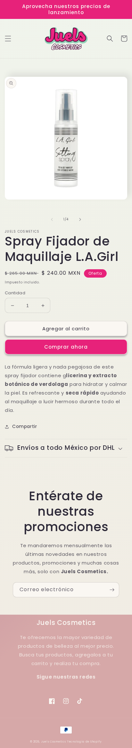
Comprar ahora (66, 346)
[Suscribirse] (112, 589)
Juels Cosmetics (53, 742)
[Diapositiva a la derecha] (80, 219)
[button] (8, 38)
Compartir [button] (24, 426)
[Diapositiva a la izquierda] (52, 219)
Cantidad (15, 293)
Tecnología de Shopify (84, 742)
